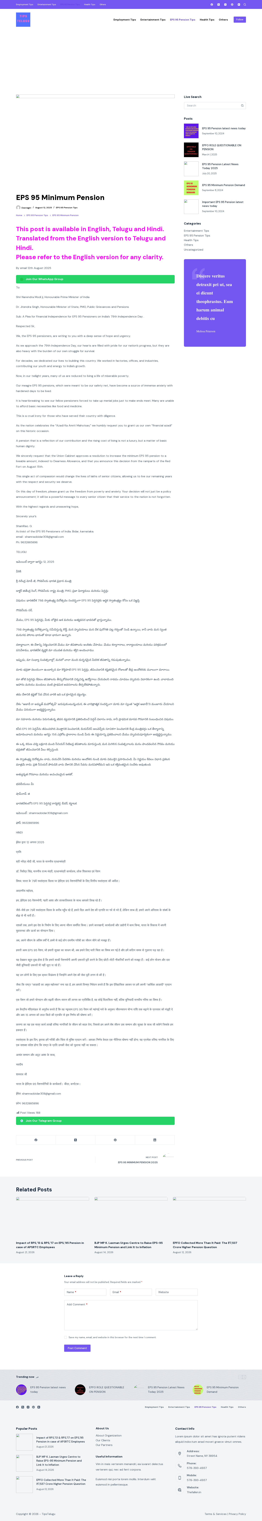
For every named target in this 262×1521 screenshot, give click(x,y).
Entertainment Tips (196, 231)
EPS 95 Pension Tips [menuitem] (70, 4)
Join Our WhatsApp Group (44, 279)
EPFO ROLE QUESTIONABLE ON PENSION (106, 1390)
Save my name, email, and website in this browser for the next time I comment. (112, 1337)
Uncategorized (193, 249)
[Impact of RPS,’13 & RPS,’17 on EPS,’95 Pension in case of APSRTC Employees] (52, 1217)
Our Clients (103, 1440)
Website (163, 1292)
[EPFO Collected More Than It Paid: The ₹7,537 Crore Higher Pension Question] (209, 1217)
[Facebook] (212, 4)
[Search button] (242, 105)
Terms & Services (216, 1514)
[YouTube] (239, 4)
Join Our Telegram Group (44, 1121)
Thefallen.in (194, 1492)
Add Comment (77, 1304)
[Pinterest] (232, 4)
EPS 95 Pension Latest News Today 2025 (166, 1390)
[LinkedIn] (155, 1139)
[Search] (245, 4)
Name (71, 1292)
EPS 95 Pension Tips (67, 207)
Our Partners (104, 1445)
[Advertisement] (131, 57)
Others (188, 245)
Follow (239, 19)
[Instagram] (225, 4)
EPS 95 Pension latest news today (224, 128)
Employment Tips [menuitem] (24, 4)
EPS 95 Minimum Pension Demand (223, 185)
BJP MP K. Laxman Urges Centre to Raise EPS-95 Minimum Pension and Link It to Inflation (59, 1461)
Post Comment (77, 1348)
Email (117, 1292)
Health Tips (191, 240)
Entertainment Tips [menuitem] (47, 4)
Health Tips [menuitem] (89, 4)
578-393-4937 (197, 1468)
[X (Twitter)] (218, 4)
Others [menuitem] (103, 4)
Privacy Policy (237, 1514)
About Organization (109, 1435)
